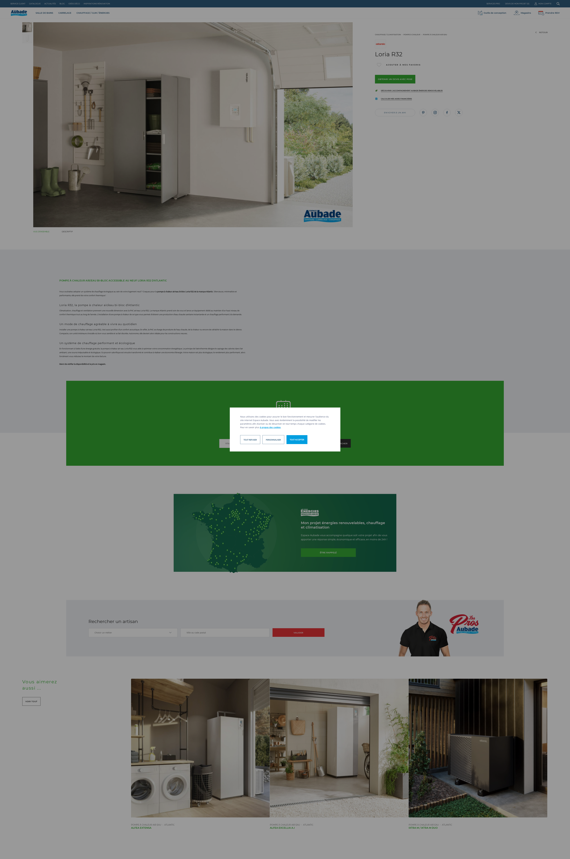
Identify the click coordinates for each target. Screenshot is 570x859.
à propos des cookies (270, 427)
